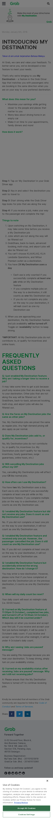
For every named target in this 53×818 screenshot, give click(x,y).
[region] (26, 798)
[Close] (47, 781)
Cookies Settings (26, 814)
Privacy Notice (21, 802)
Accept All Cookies (26, 808)
